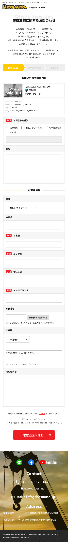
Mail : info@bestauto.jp (35, 496)
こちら (42, 413)
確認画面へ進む (33, 435)
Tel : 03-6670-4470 (36, 482)
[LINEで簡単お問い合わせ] (19, 462)
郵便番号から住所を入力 (38, 317)
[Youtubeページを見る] (48, 462)
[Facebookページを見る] (31, 462)
